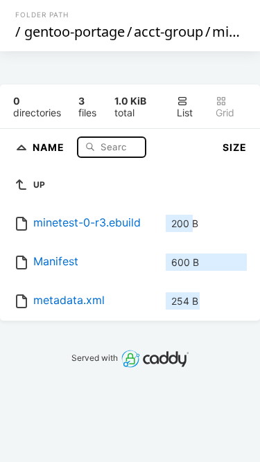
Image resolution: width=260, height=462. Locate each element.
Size (235, 147)
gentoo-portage (74, 31)
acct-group (168, 31)
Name (50, 146)
